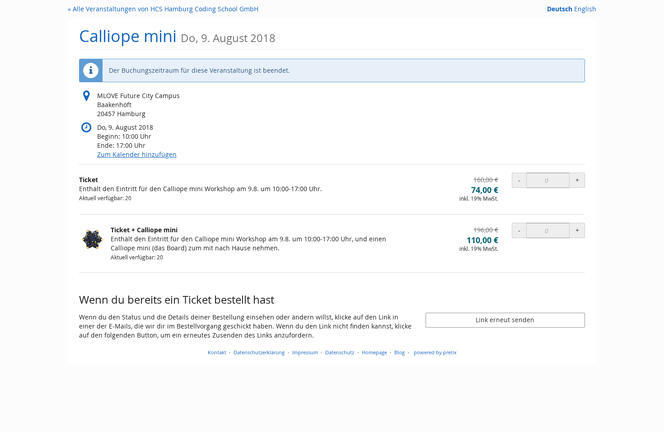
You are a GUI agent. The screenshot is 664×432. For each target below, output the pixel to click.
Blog (399, 352)
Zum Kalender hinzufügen (137, 154)
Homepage (374, 352)
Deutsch (559, 9)
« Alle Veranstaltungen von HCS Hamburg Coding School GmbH (163, 9)
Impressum (305, 352)
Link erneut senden (505, 319)
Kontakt (217, 352)
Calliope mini (177, 36)
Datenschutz (339, 352)
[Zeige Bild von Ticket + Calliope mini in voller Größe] (92, 239)
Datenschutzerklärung (259, 352)
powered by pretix (435, 352)
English (585, 9)
